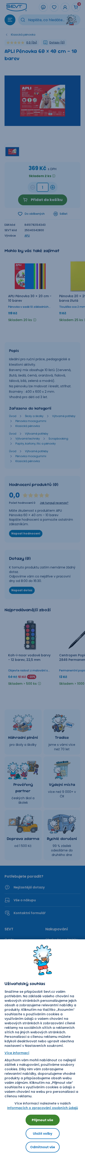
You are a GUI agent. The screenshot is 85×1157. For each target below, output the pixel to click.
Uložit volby (42, 1133)
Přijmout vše (42, 1120)
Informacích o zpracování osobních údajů (42, 1108)
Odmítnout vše (42, 1147)
